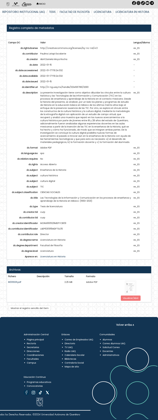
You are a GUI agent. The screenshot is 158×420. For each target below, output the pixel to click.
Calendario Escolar (75, 355)
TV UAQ (69, 347)
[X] (47, 392)
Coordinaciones (35, 355)
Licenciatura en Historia (132, 12)
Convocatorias (35, 386)
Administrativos (111, 355)
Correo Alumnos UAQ (114, 343)
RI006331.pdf (14, 282)
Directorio (70, 343)
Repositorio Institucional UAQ (23, 12)
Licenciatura (102, 12)
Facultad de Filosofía (75, 12)
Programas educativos (39, 382)
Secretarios (33, 347)
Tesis (52, 12)
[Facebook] (26, 392)
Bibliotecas (70, 358)
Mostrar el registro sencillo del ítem (30, 308)
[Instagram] (33, 392)
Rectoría (31, 343)
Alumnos (107, 339)
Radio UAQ (70, 351)
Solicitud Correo (111, 347)
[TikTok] (40, 392)
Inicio (42, 3)
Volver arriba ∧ (125, 324)
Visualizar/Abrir (131, 298)
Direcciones (33, 351)
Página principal (35, 339)
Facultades (33, 358)
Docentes (108, 351)
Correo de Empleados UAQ (79, 339)
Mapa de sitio (72, 366)
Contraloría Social (74, 362)
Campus (31, 362)
